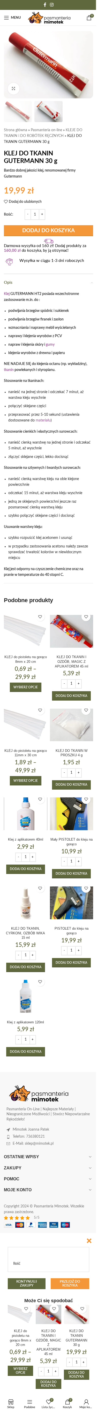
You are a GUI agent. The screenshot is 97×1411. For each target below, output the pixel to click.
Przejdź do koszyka (70, 1284)
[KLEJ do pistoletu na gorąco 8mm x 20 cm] (25, 631)
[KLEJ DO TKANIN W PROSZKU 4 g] (71, 725)
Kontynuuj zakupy (26, 1284)
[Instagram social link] (51, 5)
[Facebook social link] (45, 5)
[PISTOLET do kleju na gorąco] (71, 903)
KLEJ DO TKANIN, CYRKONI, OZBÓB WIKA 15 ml (25, 933)
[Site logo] (49, 18)
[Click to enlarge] (13, 89)
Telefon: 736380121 (29, 1136)
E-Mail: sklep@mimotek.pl (33, 1143)
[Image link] (38, 1093)
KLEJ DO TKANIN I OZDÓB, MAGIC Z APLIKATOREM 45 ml (71, 661)
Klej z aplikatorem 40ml (25, 839)
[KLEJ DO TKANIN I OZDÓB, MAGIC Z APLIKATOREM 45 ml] (71, 631)
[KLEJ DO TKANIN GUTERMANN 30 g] (76, 1314)
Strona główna (15, 130)
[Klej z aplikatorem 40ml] (25, 814)
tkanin (9, 370)
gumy (50, 345)
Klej (7, 294)
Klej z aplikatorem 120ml (25, 1022)
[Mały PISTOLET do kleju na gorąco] (71, 814)
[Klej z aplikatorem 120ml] (25, 996)
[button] (71, 696)
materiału (43, 420)
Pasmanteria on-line (46, 130)
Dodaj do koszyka (48, 230)
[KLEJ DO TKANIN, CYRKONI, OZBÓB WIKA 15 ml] (25, 903)
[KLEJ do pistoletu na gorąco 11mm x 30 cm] (25, 725)
